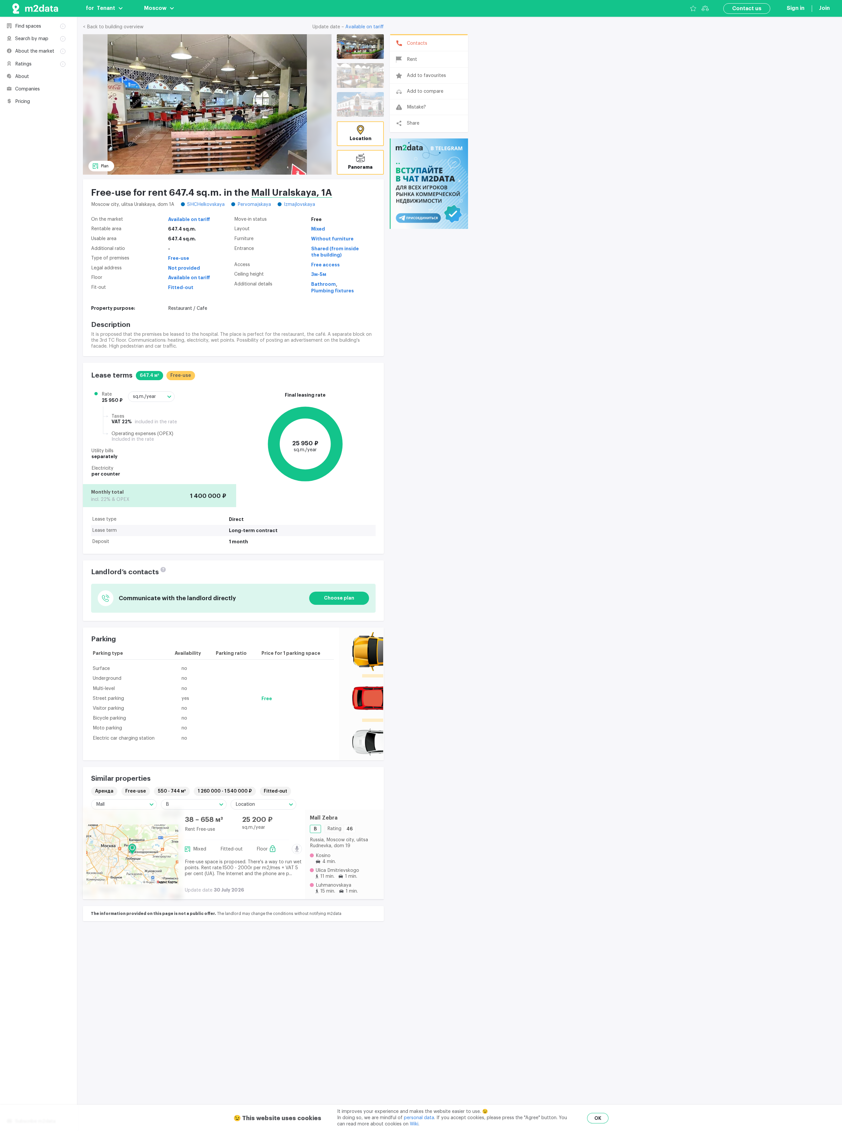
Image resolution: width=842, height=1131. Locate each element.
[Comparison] (705, 8)
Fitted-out (180, 287)
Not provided (184, 268)
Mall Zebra (323, 818)
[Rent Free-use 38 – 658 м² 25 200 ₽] (132, 854)
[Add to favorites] (294, 820)
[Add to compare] (294, 836)
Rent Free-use (200, 829)
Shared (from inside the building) (335, 252)
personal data (419, 1118)
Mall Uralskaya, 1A (291, 192)
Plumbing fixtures (332, 290)
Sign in (796, 8)
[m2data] (35, 8)
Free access (325, 264)
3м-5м (318, 274)
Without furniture (332, 238)
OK (597, 1118)
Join (824, 8)
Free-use (178, 258)
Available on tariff (364, 27)
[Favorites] (693, 8)
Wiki (414, 1124)
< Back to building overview (113, 27)
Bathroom (323, 284)
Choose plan (339, 598)
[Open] (360, 46)
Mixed (318, 229)
